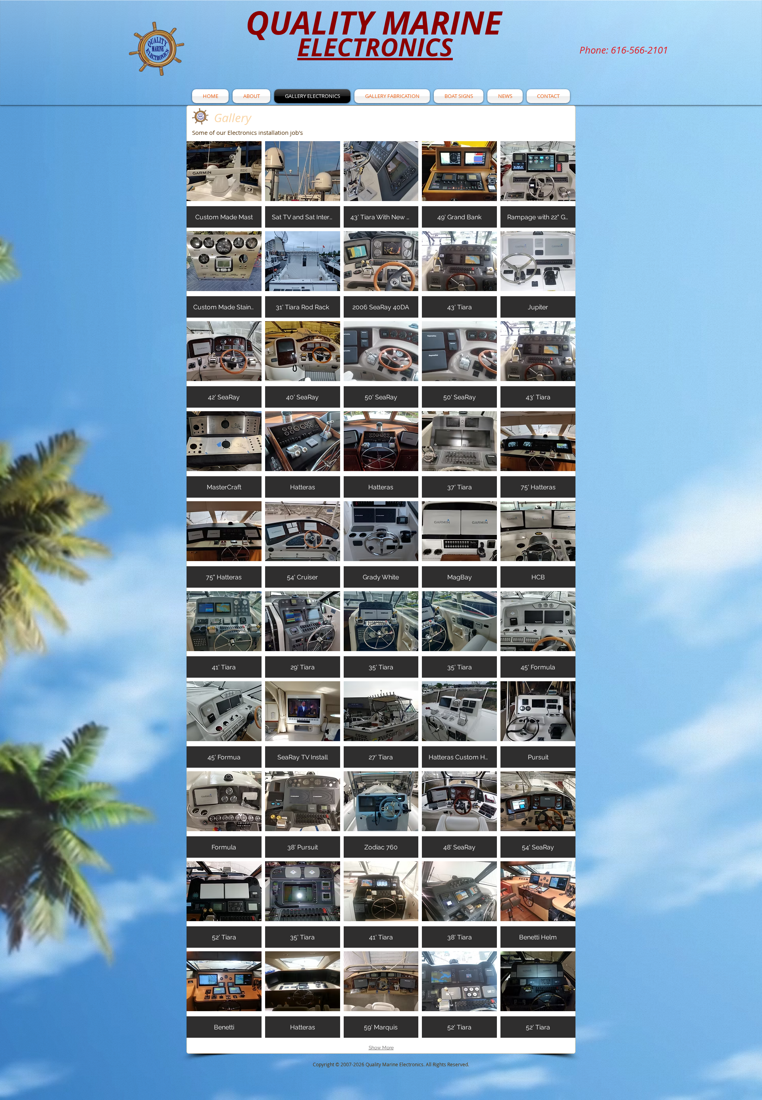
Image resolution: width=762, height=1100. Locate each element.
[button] (224, 184)
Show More (381, 1047)
